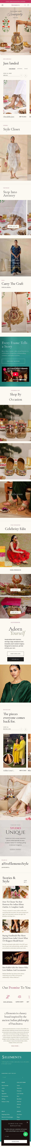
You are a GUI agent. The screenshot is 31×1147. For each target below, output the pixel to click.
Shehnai (19, 1101)
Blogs (18, 1117)
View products (15, 570)
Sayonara (19, 1088)
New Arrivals (5, 1085)
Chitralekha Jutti (8, 117)
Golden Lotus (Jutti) (8, 771)
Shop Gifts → (15, 612)
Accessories (5, 1096)
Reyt (18, 1096)
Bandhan (19, 1099)
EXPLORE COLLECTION (14, 162)
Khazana (19, 1091)
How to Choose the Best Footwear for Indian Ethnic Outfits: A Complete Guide (13, 904)
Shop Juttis (13, 226)
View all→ (25, 881)
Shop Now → (15, 589)
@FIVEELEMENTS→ (6, 867)
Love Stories (20, 1093)
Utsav (18, 1085)
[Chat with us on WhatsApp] (25, 1134)
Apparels (4, 1093)
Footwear (12, 68)
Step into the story (13, 361)
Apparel (19, 68)
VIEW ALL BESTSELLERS (7, 728)
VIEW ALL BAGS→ (6, 287)
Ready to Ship (5, 1101)
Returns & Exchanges (7, 1117)
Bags (26, 68)
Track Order (5, 1120)
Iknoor (18, 1107)
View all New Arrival (7, 74)
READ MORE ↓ (15, 1046)
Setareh (19, 1104)
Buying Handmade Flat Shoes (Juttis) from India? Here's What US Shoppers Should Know (15, 938)
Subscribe (15, 1141)
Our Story (19, 1114)
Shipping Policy (6, 1114)
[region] (15, 31)
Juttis (3, 1088)
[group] (15, 31)
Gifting (3, 1099)
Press (18, 1120)
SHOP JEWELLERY (15, 653)
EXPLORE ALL (15, 659)
